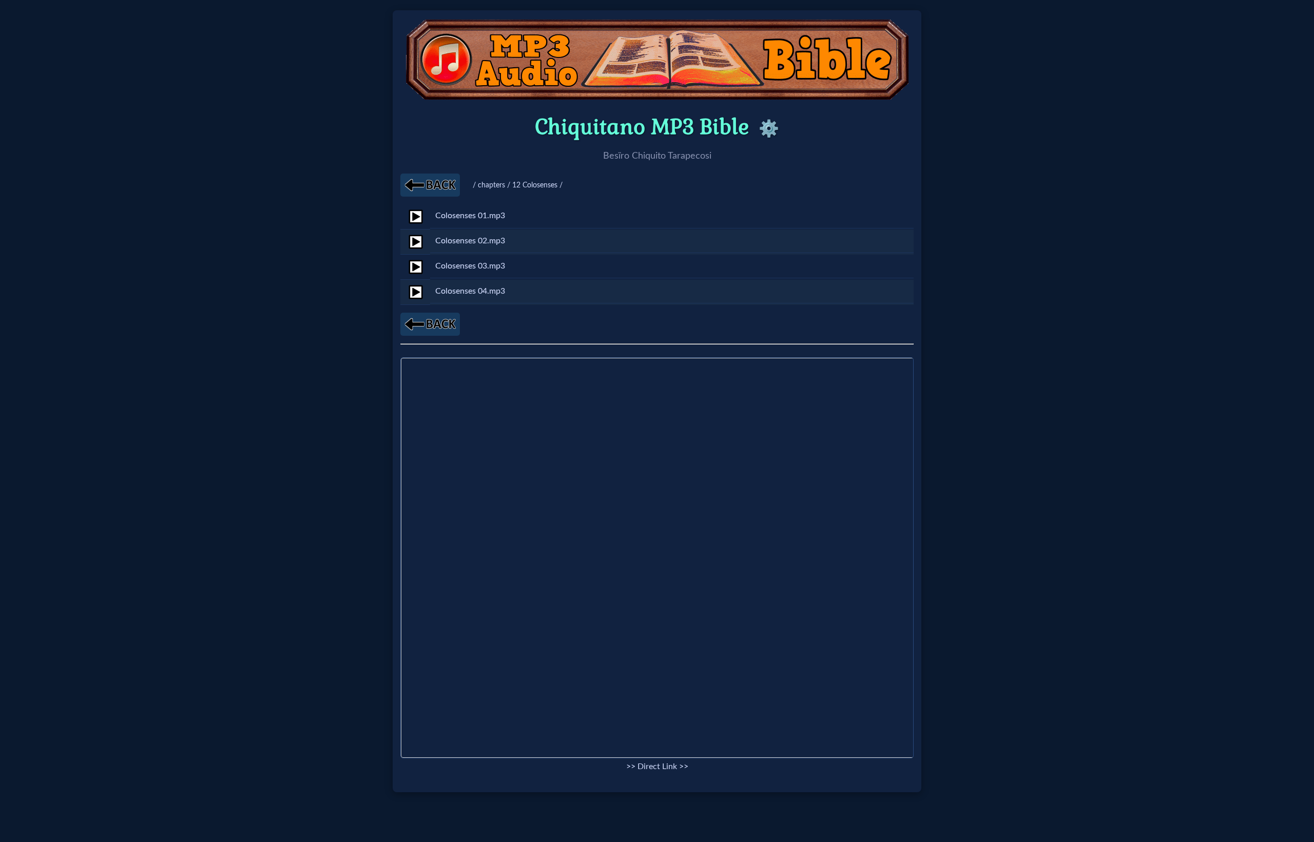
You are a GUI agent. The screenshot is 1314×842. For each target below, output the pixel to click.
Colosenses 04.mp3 (470, 291)
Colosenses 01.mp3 (470, 216)
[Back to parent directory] (430, 185)
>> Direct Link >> (657, 766)
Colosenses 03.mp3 (470, 266)
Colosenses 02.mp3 (470, 241)
